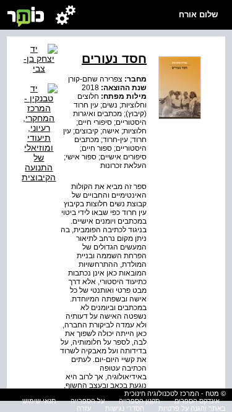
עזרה (84, 408)
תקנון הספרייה (139, 401)
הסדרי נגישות (124, 408)
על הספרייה (88, 401)
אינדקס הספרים (197, 401)
